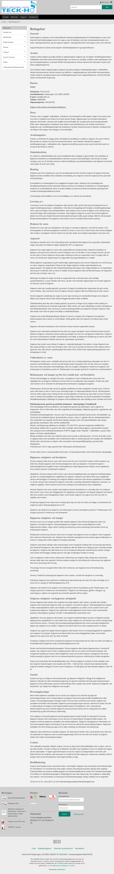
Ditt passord (63, 804)
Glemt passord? (79, 814)
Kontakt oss (33, 17)
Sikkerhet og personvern (63, 848)
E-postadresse (64, 796)
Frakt (34, 848)
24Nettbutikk (61, 869)
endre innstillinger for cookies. (65, 865)
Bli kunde (14, 17)
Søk (107, 7)
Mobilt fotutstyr (8, 42)
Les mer (50, 865)
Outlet (5, 62)
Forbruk (6, 52)
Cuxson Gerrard (8, 57)
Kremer (5, 47)
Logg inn (23, 17)
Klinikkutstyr (7, 37)
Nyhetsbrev (79, 848)
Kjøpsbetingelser (44, 848)
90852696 (63, 854)
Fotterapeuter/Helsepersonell (13, 67)
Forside (5, 17)
